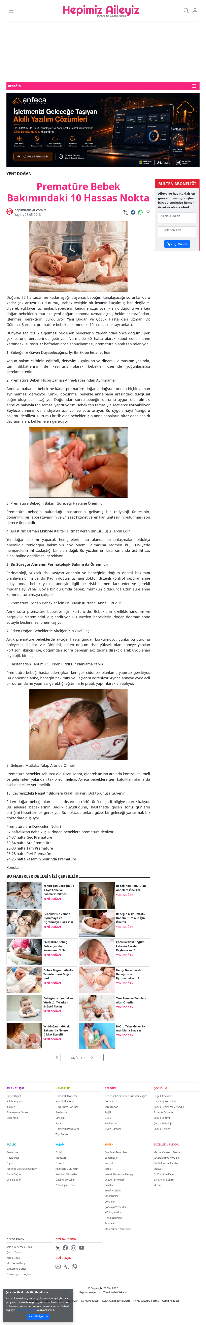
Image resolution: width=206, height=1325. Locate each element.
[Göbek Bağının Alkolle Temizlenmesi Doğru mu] (24, 979)
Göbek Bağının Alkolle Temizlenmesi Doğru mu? (58, 974)
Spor (58, 1123)
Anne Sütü (111, 1101)
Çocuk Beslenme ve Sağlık (168, 1107)
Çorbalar (110, 1201)
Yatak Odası (13, 1258)
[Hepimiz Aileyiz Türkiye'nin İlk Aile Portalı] (101, 10)
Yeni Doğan (111, 1107)
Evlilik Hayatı (14, 1101)
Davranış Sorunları (164, 1101)
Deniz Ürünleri (113, 1218)
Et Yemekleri (112, 1157)
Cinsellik (60, 1118)
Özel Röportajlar (65, 1179)
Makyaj (157, 1168)
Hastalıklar (12, 1157)
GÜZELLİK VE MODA (166, 1144)
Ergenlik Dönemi (163, 1112)
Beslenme (61, 1112)
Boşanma (12, 1118)
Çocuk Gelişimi (162, 1129)
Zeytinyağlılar (113, 1190)
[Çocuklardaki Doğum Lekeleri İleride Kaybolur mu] (97, 951)
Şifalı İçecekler (113, 1212)
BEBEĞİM (110, 1088)
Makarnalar (111, 1196)
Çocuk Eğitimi (161, 1118)
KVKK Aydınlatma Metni (116, 1300)
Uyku (108, 1118)
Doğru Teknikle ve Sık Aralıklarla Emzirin (130, 1028)
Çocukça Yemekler (115, 1207)
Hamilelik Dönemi (66, 1096)
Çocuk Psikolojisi (163, 1123)
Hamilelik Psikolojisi (67, 1129)
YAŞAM (60, 1144)
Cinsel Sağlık (13, 1179)
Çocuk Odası (13, 1252)
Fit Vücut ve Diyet (164, 1174)
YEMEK (109, 1144)
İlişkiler (10, 1107)
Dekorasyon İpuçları (18, 1274)
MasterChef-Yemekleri (118, 1229)
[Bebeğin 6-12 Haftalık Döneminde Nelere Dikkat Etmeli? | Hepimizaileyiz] (97, 923)
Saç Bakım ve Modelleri (167, 1157)
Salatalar (110, 1223)
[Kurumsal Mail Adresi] (59, 1266)
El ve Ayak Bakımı (163, 1179)
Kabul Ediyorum (38, 1316)
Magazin (61, 1157)
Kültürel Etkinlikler (66, 1174)
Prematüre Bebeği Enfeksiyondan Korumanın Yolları (55, 946)
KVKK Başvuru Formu (146, 1300)
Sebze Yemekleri (114, 1179)
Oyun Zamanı (113, 1129)
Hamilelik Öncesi (65, 1101)
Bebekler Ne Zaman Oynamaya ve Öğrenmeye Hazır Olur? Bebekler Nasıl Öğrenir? (59, 918)
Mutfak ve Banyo (16, 1263)
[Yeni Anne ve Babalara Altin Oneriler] (97, 1007)
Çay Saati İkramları (116, 1152)
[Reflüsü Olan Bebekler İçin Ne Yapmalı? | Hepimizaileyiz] (97, 895)
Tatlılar (108, 1168)
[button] (11, 10)
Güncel (60, 1163)
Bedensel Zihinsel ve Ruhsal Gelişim (126, 1096)
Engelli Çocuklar (162, 1096)
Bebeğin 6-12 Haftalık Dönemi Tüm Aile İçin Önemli (130, 918)
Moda (157, 1185)
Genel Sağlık (13, 1174)
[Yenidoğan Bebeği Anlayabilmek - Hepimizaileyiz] (24, 895)
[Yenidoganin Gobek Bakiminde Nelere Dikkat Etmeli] (24, 1036)
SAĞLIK (11, 1144)
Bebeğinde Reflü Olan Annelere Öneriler (131, 888)
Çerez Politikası (171, 1300)
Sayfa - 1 (77, 1057)
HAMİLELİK (63, 1088)
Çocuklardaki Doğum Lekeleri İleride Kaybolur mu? (130, 946)
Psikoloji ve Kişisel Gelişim (21, 1168)
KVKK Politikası (90, 1300)
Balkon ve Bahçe (16, 1268)
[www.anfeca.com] (103, 130)
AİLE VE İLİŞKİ (15, 1088)
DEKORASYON (15, 1239)
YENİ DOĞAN (52, 899)
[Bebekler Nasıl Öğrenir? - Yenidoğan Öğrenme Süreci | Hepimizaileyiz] (24, 923)
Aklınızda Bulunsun (67, 1168)
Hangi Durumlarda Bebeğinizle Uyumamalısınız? (128, 974)
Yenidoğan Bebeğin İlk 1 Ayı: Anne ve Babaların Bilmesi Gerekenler (58, 890)
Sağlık (108, 1112)
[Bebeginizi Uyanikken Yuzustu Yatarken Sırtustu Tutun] (24, 1007)
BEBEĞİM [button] (15, 86)
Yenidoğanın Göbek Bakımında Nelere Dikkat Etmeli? (56, 1031)
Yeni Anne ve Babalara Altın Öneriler (131, 1000)
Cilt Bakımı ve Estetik (165, 1163)
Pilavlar (109, 1185)
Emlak (59, 1152)
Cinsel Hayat (13, 1096)
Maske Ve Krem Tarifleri (167, 1152)
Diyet (9, 1163)
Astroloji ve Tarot (66, 1185)
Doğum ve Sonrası (67, 1107)
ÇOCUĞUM (160, 1088)
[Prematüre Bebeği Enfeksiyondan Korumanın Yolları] (24, 951)
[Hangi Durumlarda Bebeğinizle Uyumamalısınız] (97, 979)
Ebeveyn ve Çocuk (17, 1112)
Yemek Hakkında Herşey (119, 1174)
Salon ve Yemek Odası (19, 1247)
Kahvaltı (109, 1163)
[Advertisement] (103, 52)
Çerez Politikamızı (26, 1310)
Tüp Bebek (62, 1134)
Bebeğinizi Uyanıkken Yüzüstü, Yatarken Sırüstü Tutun (58, 1002)
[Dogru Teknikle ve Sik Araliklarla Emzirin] (97, 1036)
